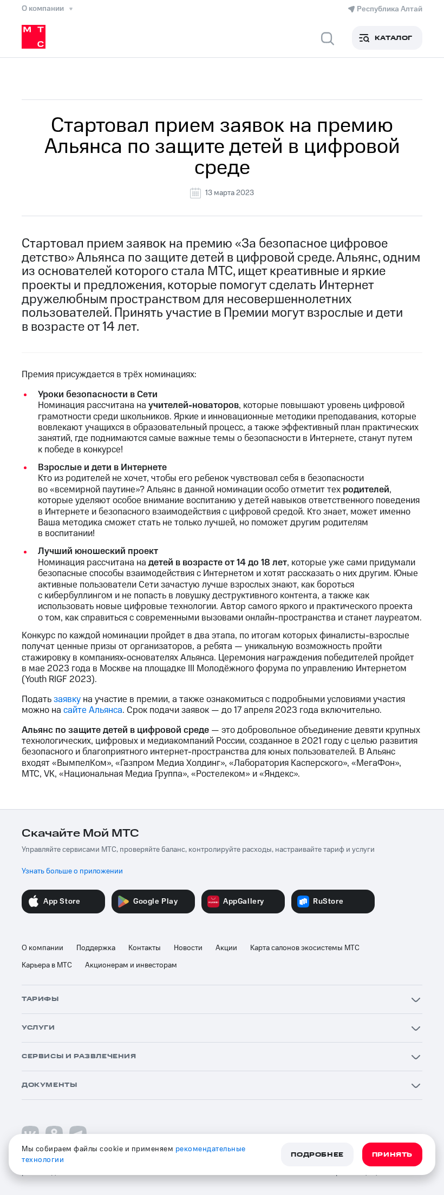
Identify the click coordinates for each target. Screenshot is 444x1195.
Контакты (144, 948)
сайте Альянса (92, 710)
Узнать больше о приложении (72, 871)
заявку (67, 699)
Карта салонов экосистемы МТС (305, 948)
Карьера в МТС (47, 965)
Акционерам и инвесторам (131, 965)
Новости (188, 948)
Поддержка (95, 948)
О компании (42, 948)
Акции (226, 948)
